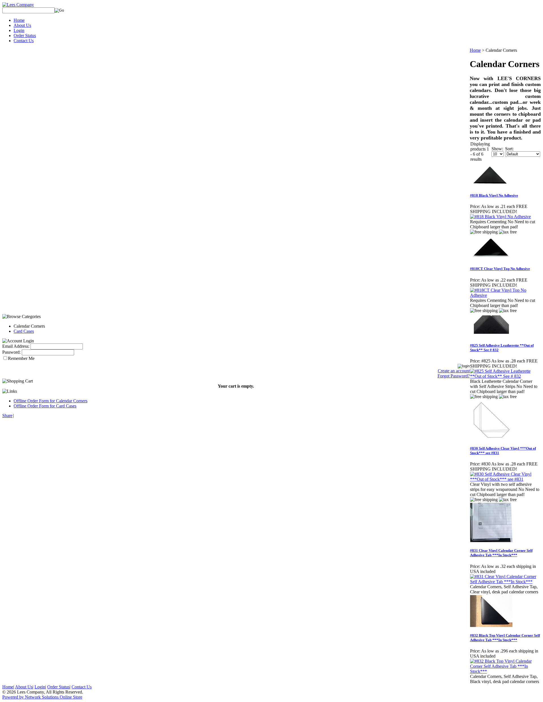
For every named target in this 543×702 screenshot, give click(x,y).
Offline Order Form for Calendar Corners (50, 400)
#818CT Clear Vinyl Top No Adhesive (500, 269)
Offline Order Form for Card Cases (45, 405)
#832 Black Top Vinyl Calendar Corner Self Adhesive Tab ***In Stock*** (505, 637)
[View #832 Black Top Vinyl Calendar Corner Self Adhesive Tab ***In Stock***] (505, 671)
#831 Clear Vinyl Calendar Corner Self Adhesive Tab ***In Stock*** (501, 552)
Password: (11, 352)
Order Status (25, 35)
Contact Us (24, 40)
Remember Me (21, 358)
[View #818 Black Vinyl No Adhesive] (500, 216)
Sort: (509, 148)
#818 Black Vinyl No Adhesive (494, 195)
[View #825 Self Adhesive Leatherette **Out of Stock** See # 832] (505, 376)
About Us (22, 25)
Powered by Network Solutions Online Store (42, 697)
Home (19, 20)
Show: (497, 148)
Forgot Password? (454, 375)
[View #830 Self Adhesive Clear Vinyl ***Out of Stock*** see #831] (505, 479)
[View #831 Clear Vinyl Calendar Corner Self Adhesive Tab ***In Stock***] (505, 581)
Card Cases (24, 331)
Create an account (454, 370)
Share (7, 415)
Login (19, 30)
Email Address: (15, 346)
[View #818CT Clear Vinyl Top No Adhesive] (505, 295)
